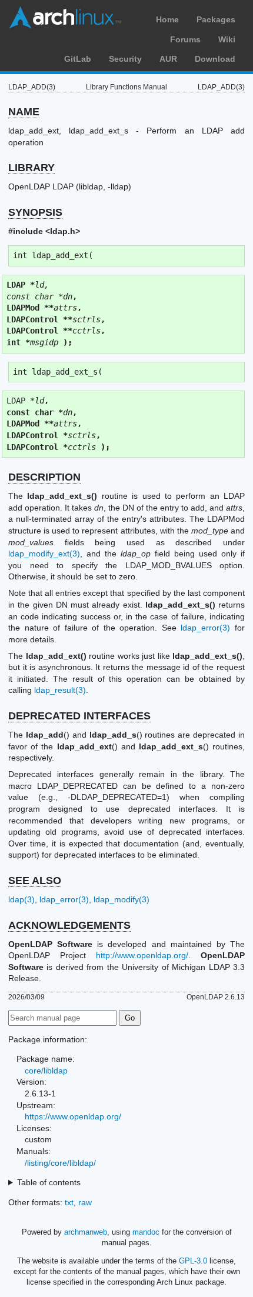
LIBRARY (31, 168)
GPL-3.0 (193, 1260)
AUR (168, 59)
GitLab (77, 59)
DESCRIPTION (44, 477)
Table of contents (49, 1182)
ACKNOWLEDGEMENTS (69, 925)
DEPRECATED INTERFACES (79, 716)
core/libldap (46, 1070)
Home (167, 19)
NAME (23, 112)
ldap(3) (21, 899)
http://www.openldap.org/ (142, 955)
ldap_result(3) (60, 690)
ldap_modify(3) (121, 899)
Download (215, 59)
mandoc (145, 1232)
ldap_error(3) (205, 627)
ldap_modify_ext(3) (44, 553)
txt (69, 1202)
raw (85, 1202)
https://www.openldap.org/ (73, 1116)
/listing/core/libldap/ (60, 1163)
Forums (185, 39)
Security (125, 59)
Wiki (226, 39)
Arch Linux (65, 17)
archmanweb (85, 1232)
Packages (216, 19)
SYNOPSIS (35, 212)
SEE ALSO (34, 880)
